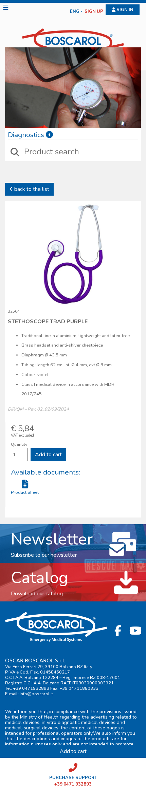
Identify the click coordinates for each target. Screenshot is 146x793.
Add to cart (48, 454)
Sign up (94, 12)
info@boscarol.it (36, 694)
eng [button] (74, 12)
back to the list (31, 189)
